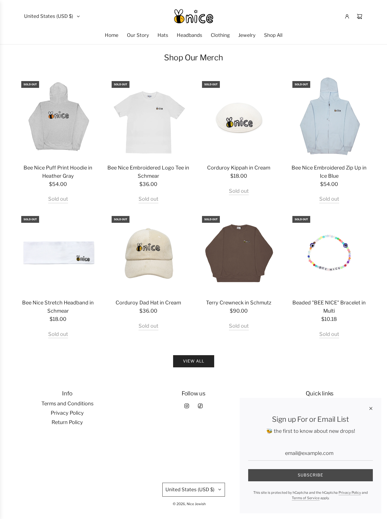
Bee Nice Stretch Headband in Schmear (58, 307)
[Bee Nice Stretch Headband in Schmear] (58, 253)
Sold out (58, 199)
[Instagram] (186, 406)
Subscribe (310, 475)
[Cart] (359, 16)
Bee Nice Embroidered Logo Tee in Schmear (148, 172)
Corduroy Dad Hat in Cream (148, 303)
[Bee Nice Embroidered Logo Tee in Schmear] (148, 118)
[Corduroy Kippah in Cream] (239, 118)
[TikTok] (200, 406)
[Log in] (347, 16)
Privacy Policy (350, 492)
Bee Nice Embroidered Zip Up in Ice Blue (329, 172)
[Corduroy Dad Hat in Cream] (148, 253)
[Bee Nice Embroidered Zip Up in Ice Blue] (329, 118)
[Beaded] (329, 253)
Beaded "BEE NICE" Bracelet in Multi (329, 307)
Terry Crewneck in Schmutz (238, 303)
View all (193, 361)
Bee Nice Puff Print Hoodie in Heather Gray (58, 172)
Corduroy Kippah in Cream (238, 168)
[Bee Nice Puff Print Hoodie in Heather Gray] (58, 118)
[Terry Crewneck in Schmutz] (239, 253)
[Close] (371, 408)
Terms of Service (306, 498)
